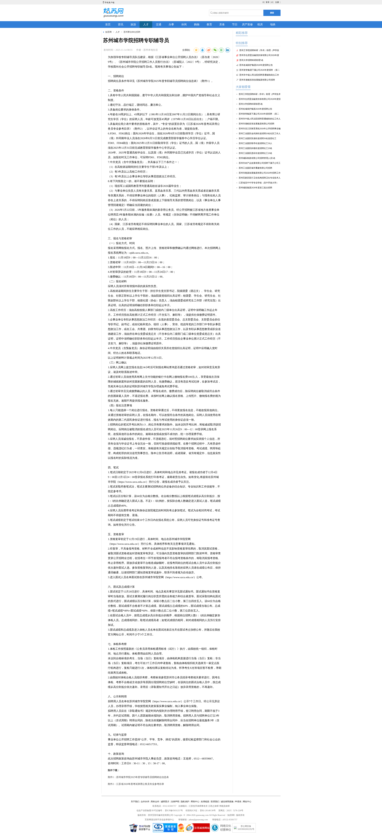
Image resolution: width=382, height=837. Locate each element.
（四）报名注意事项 (120, 405)
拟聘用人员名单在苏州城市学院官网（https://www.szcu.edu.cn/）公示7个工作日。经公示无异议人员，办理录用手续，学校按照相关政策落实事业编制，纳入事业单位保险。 (164, 704)
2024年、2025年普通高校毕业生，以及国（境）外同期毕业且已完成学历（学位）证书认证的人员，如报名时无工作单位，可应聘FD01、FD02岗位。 (164, 155)
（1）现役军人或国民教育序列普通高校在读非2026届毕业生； (145, 185)
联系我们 (215, 801)
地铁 (272, 24)
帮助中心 (195, 801)
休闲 (184, 24)
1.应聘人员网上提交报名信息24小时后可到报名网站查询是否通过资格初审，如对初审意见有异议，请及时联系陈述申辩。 (164, 370)
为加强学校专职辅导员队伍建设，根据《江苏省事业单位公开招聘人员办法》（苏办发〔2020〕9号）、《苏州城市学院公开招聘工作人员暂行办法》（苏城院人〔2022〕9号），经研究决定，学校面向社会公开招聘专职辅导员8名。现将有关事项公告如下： (164, 62)
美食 (222, 24)
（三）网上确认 (117, 362)
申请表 (238, 801)
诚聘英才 (165, 801)
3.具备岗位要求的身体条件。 (125, 109)
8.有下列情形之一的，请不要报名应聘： (132, 181)
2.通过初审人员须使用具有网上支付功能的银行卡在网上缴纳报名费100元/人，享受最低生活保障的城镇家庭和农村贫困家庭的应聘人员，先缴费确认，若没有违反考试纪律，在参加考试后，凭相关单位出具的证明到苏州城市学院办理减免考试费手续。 (164, 381)
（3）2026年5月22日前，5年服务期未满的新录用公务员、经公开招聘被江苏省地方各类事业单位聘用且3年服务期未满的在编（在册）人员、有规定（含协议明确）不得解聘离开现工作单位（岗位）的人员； (163, 214)
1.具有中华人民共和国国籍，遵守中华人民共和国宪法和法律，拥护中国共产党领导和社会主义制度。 (164, 98)
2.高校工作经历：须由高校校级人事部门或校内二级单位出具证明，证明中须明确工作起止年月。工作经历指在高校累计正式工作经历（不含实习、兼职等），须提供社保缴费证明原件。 (163, 312)
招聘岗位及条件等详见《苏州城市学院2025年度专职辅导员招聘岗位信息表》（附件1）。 (161, 80)
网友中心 (247, 801)
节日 (234, 24)
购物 (196, 24)
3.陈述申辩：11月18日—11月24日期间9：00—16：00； (140, 267)
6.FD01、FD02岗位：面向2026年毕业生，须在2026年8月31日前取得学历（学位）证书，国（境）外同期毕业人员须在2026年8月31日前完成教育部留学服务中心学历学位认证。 (161, 136)
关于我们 (135, 801)
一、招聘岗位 (116, 76)
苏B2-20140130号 (208, 810)
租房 (260, 24)
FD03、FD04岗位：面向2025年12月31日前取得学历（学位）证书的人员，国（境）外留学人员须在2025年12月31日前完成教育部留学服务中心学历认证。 (164, 145)
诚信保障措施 (227, 801)
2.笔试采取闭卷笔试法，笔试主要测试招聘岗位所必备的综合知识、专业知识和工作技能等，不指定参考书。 (164, 489)
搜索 (272, 13)
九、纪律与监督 (117, 734)
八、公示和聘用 (117, 696)
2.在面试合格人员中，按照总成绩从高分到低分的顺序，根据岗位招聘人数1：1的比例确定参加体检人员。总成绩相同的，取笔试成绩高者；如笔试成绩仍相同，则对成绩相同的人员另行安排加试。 (164, 620)
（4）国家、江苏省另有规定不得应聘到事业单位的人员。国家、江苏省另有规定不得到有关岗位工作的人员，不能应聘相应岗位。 (163, 226)
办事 (171, 24)
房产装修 (247, 24)
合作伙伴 (145, 801)
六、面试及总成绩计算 (121, 586)
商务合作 (155, 801)
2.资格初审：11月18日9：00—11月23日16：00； (136, 262)
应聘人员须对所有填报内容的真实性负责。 (133, 286)
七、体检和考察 (117, 644)
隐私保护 (185, 801)
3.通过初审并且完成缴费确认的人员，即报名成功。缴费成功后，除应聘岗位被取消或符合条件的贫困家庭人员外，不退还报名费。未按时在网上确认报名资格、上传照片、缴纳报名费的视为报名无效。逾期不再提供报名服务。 (164, 396)
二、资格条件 (116, 90)
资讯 (120, 24)
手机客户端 (108, 2)
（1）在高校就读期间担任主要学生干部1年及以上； (139, 166)
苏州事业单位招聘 (132, 32)
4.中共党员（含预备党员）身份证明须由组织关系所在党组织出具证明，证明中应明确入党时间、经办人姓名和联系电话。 (162, 350)
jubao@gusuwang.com (198, 820)
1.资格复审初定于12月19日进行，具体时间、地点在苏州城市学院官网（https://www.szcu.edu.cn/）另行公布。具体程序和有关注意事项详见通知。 (152, 541)
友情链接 (205, 801)
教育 (209, 24)
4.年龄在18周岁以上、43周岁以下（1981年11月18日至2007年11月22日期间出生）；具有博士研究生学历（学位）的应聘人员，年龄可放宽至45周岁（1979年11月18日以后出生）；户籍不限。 (164, 117)
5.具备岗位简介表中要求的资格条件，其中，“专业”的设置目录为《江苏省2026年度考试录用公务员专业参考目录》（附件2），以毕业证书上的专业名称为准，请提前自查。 (164, 126)
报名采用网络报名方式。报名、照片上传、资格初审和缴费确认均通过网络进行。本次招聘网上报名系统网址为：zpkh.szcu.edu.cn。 (164, 250)
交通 (158, 24)
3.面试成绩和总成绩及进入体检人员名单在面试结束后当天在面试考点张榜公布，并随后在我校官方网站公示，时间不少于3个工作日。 (164, 632)
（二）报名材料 (117, 281)
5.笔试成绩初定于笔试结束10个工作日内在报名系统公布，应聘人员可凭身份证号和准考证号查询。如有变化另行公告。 (164, 522)
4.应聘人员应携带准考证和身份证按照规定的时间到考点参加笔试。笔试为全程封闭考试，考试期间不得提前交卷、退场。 (164, 513)
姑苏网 (108, 32)
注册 (277, 2)
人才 (146, 24)
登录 (268, 2)
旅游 (133, 24)
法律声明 (175, 801)
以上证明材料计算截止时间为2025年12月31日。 (136, 357)
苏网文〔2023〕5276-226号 (230, 810)
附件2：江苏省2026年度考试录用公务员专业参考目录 (136, 784)
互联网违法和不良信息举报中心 (159, 820)
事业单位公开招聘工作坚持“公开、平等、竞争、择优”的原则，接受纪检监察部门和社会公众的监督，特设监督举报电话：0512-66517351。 (164, 742)
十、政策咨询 (116, 753)
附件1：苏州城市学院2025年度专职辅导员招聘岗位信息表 (138, 777)
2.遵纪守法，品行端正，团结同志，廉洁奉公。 (136, 104)
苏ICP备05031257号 (174, 810)
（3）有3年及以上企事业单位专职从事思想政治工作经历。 (143, 176)
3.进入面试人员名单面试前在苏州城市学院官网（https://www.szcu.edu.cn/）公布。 (156, 577)
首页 (108, 24)
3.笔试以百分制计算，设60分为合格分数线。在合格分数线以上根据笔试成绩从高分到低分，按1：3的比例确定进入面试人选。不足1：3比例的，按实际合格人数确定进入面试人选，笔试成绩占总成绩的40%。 (164, 501)
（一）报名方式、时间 (121, 243)
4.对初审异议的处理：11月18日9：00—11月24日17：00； (144, 271)
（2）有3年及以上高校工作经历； (128, 171)
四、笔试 (113, 467)
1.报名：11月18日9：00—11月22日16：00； (134, 257)
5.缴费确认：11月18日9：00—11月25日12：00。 (136, 276)
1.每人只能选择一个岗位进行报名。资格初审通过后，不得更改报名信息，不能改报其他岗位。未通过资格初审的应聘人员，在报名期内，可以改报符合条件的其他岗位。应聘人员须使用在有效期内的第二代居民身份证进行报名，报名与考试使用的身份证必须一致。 (164, 415)
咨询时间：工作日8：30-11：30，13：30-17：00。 (137, 763)
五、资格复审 (116, 534)
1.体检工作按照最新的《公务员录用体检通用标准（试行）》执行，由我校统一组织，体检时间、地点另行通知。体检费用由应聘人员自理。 (162, 651)
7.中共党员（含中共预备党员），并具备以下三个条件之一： (144, 162)
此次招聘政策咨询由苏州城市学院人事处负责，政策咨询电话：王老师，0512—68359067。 (161, 758)
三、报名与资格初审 (120, 238)
